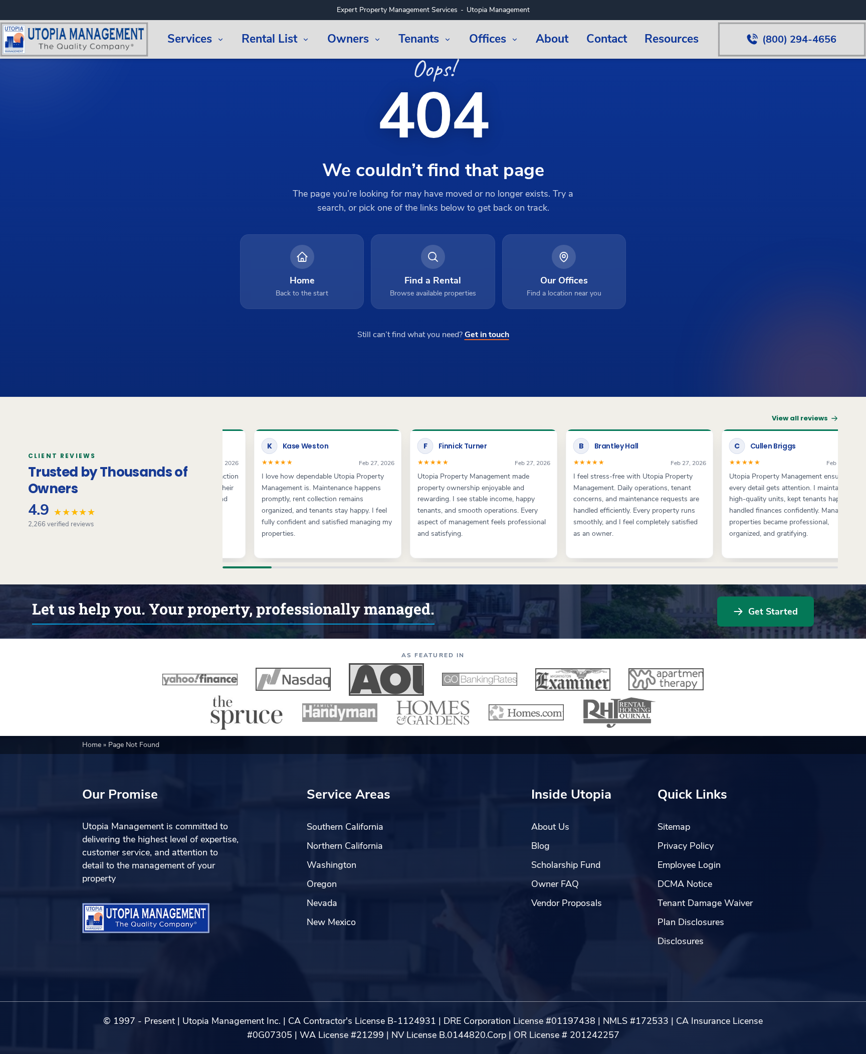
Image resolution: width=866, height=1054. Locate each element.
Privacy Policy (686, 846)
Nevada (322, 903)
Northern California (345, 846)
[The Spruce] (246, 712)
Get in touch (487, 334)
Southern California (345, 827)
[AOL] (386, 679)
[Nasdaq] (293, 679)
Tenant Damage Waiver (705, 903)
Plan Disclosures (691, 922)
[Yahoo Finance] (200, 679)
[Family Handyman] (339, 712)
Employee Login (689, 865)
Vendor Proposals (566, 903)
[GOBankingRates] (479, 679)
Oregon (322, 884)
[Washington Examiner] (572, 679)
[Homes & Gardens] (433, 712)
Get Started (773, 612)
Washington (331, 865)
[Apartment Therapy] (666, 679)
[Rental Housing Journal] (619, 712)
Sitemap (674, 827)
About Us (550, 827)
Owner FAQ (555, 884)
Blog (540, 846)
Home (92, 744)
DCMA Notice (685, 884)
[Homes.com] (526, 712)
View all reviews (800, 418)
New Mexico (331, 922)
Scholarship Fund (565, 865)
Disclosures (681, 941)
